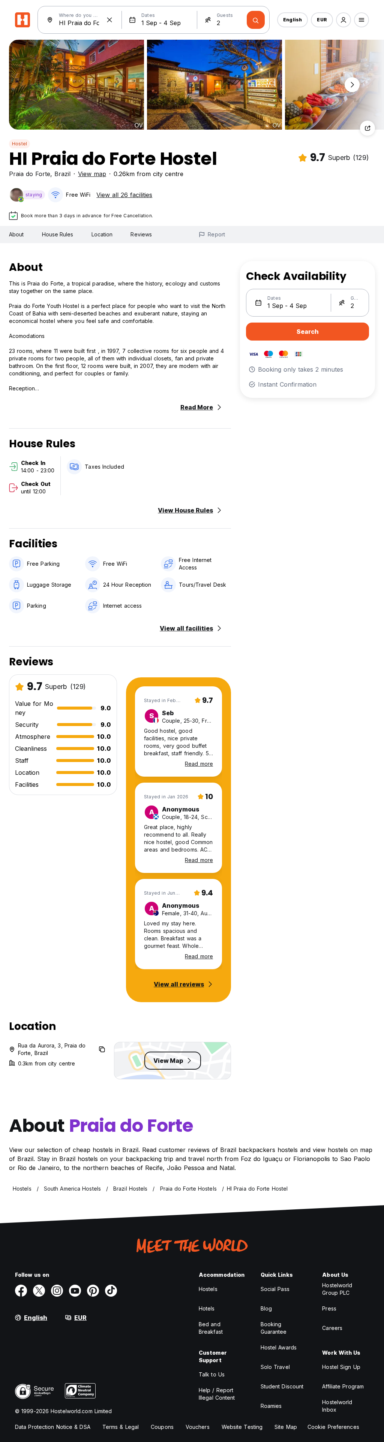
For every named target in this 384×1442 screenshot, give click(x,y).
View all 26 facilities (124, 195)
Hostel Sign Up (341, 1367)
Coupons (162, 1427)
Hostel (19, 143)
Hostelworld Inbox (337, 1406)
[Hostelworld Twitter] (39, 1291)
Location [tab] (102, 234)
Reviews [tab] (141, 234)
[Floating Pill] (352, 84)
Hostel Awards (279, 1347)
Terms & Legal (120, 1427)
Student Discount (282, 1386)
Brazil (62, 174)
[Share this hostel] (367, 128)
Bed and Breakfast (211, 1328)
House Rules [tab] (58, 234)
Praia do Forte (29, 174)
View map (92, 174)
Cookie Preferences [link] (333, 1427)
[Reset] (109, 20)
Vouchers (198, 1427)
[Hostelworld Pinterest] (93, 1291)
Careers (332, 1328)
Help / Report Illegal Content (217, 1394)
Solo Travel (275, 1367)
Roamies (271, 1406)
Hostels (208, 1289)
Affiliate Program (343, 1386)
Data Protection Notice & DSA (52, 1427)
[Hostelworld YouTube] (75, 1291)
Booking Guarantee (274, 1328)
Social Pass (275, 1289)
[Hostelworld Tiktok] (111, 1291)
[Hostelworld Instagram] (57, 1291)
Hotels (207, 1308)
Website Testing (242, 1427)
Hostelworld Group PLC (337, 1289)
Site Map (285, 1427)
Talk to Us (212, 1374)
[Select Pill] (343, 19)
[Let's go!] (256, 20)
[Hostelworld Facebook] (21, 1291)
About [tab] (16, 234)
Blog (266, 1308)
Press (329, 1308)
